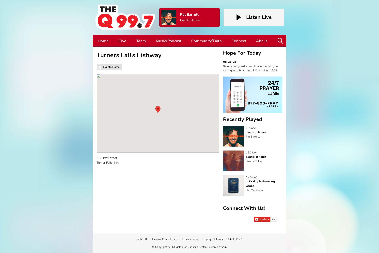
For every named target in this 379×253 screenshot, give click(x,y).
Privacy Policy (190, 239)
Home (103, 41)
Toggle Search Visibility (281, 46)
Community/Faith (206, 41)
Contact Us (142, 239)
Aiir (224, 247)
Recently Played (242, 119)
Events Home (111, 67)
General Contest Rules (165, 239)
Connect (239, 41)
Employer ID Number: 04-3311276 (223, 239)
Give (122, 41)
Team (141, 41)
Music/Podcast (168, 41)
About (261, 41)
